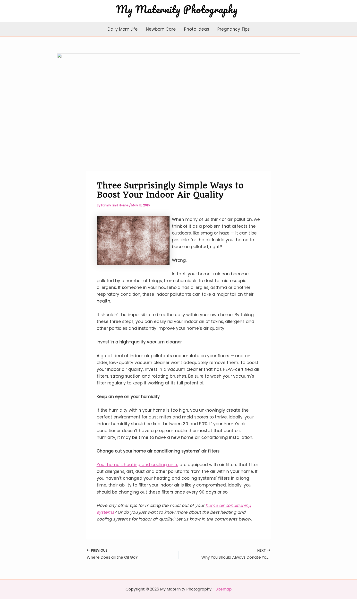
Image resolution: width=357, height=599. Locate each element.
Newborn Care (161, 29)
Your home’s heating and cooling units (137, 465)
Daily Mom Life (123, 29)
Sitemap (224, 589)
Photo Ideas (196, 29)
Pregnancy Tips (233, 29)
